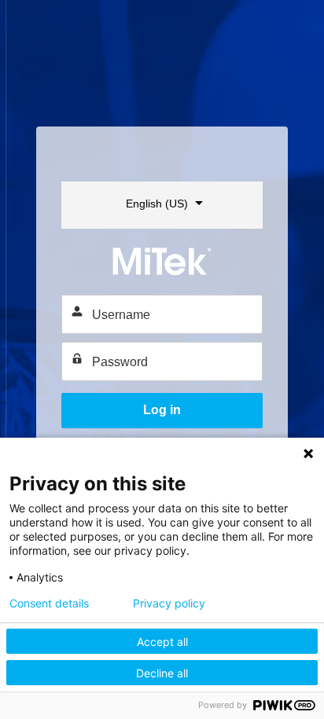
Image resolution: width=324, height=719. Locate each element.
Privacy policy (169, 603)
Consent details (49, 603)
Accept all (162, 641)
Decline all (162, 673)
